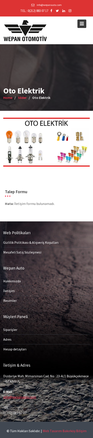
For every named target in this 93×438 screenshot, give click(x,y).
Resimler (10, 300)
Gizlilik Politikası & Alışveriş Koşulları (30, 242)
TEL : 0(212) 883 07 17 (34, 11)
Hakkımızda (12, 281)
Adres (7, 339)
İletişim (9, 291)
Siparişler (10, 329)
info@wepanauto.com (19, 397)
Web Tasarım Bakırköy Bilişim (65, 431)
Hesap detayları (14, 349)
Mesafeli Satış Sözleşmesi (22, 252)
